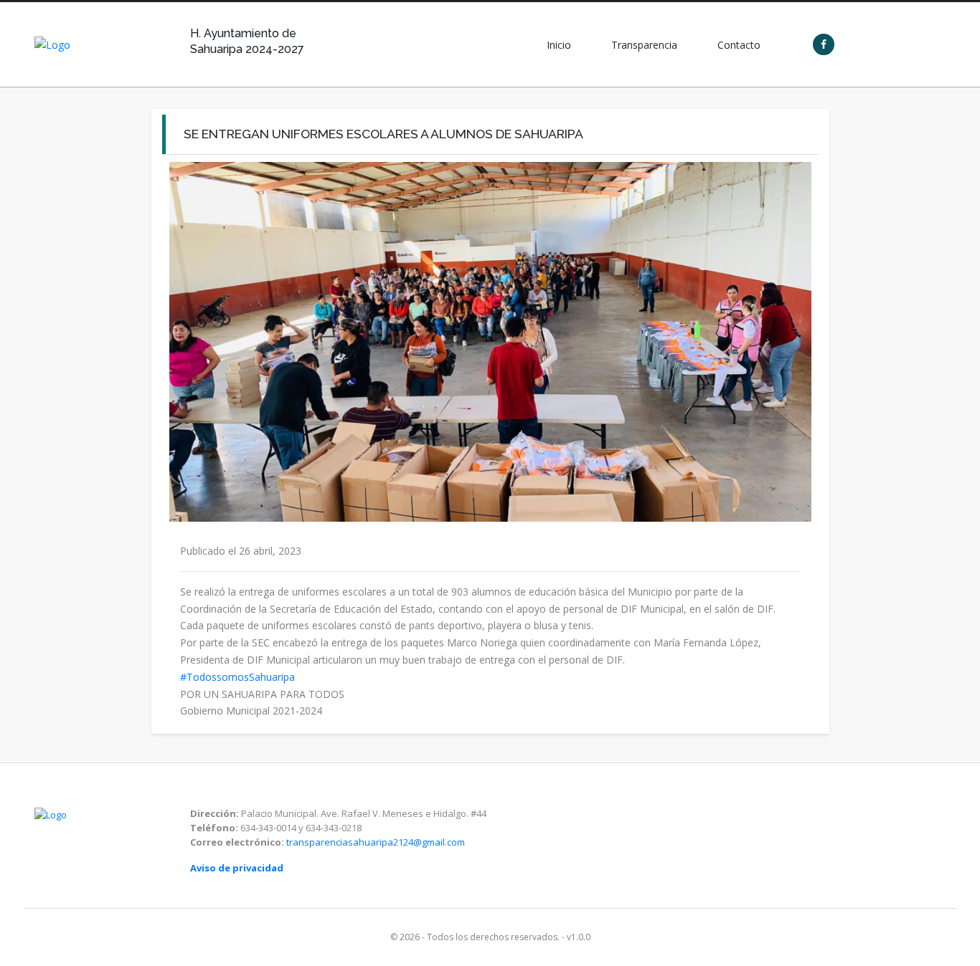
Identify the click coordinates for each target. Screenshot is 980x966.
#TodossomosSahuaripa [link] (237, 677)
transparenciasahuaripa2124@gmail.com (375, 842)
